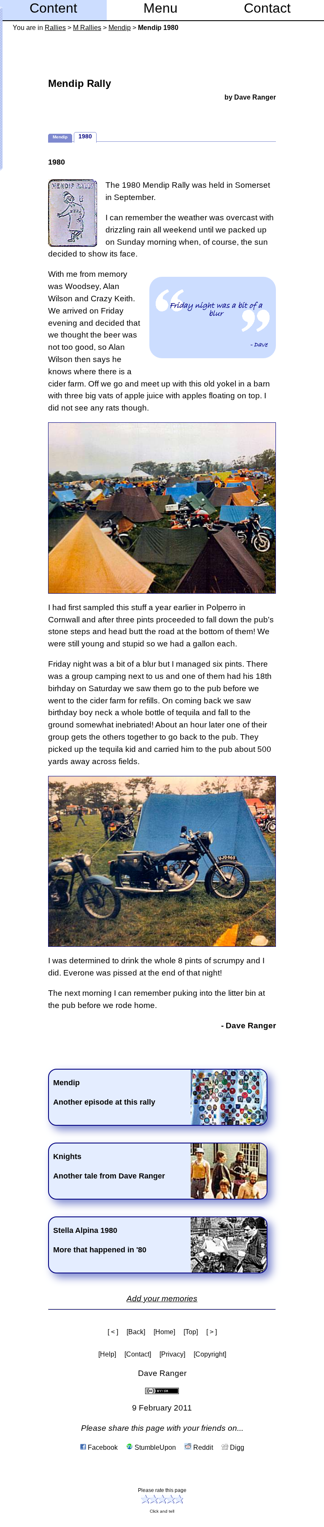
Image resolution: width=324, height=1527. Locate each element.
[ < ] (113, 1331)
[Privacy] (172, 1354)
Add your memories (162, 1298)
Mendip (119, 27)
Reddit (202, 1447)
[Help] (107, 1354)
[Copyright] (210, 1354)
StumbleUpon (154, 1447)
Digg (236, 1447)
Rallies (55, 27)
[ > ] (211, 1331)
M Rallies (87, 27)
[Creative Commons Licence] (162, 1390)
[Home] (164, 1331)
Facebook (102, 1447)
